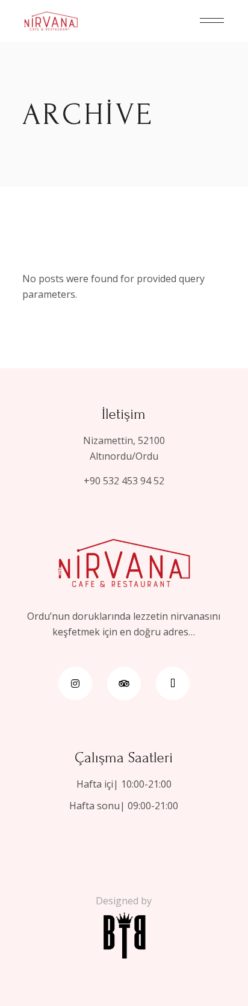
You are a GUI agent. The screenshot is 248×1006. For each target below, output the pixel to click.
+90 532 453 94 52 (124, 480)
